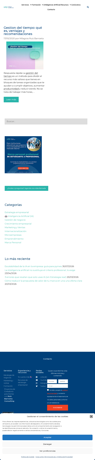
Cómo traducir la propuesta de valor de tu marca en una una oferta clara (43, 281)
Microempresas (13, 235)
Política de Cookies (27, 457)
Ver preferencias (47, 451)
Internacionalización (15, 231)
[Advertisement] (46, 327)
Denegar (47, 444)
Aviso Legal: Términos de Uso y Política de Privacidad (54, 457)
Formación (36, 5)
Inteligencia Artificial (51, 5)
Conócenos (76, 5)
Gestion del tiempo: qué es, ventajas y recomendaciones (23, 31)
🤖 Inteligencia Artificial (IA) (19, 216)
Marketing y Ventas (15, 227)
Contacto (51, 9)
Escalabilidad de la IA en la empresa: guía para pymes (33, 266)
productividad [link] (11, 89)
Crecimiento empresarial (18, 223)
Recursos (65, 5)
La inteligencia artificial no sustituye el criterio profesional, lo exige (40, 270)
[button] (91, 416)
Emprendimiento (14, 239)
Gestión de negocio (15, 220)
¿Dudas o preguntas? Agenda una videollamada (26, 188)
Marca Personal (13, 242)
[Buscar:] (46, 121)
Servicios (25, 5)
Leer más (11, 99)
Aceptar (47, 437)
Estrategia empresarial (17, 212)
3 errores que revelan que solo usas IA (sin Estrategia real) (35, 277)
